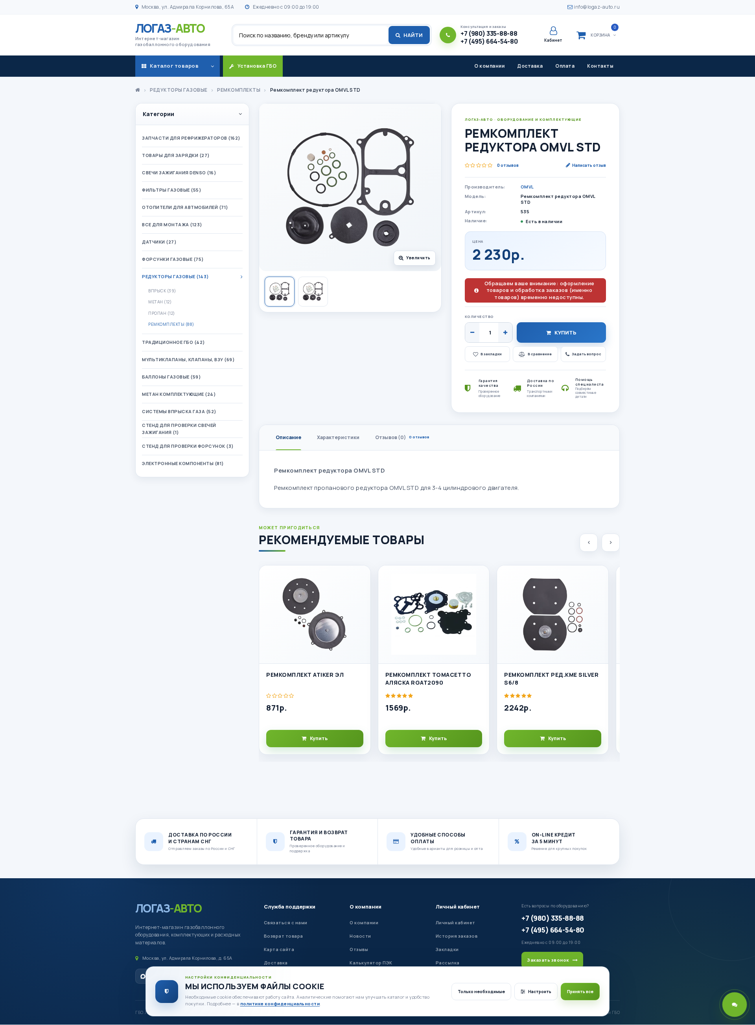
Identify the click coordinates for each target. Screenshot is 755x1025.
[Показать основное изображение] (280, 292)
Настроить (539, 991)
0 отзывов (508, 165)
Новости (360, 936)
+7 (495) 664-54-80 (552, 930)
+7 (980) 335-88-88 (552, 918)
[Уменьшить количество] (472, 332)
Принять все (580, 991)
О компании (489, 66)
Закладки (447, 949)
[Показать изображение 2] (313, 292)
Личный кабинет (458, 906)
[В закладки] (361, 578)
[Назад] (589, 543)
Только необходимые (481, 991)
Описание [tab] (288, 437)
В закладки (491, 353)
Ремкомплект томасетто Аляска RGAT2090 (428, 678)
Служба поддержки (289, 906)
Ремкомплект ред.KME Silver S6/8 (551, 678)
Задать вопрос (586, 353)
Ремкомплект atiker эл (305, 674)
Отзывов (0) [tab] (402, 437)
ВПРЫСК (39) (162, 291)
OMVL (527, 187)
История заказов (457, 936)
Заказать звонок (548, 960)
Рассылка (448, 963)
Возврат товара (283, 936)
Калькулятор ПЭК (371, 963)
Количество (479, 316)
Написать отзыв (589, 165)
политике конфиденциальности (280, 1004)
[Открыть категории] (212, 66)
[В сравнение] (361, 595)
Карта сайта (279, 949)
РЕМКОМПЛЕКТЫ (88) (171, 324)
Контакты (600, 66)
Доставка (530, 66)
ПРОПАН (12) (161, 313)
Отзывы (359, 949)
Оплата (565, 66)
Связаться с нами (286, 922)
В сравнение (540, 353)
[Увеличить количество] (505, 332)
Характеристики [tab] (338, 437)
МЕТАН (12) (159, 302)
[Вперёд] (611, 543)
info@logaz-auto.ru (596, 7)
